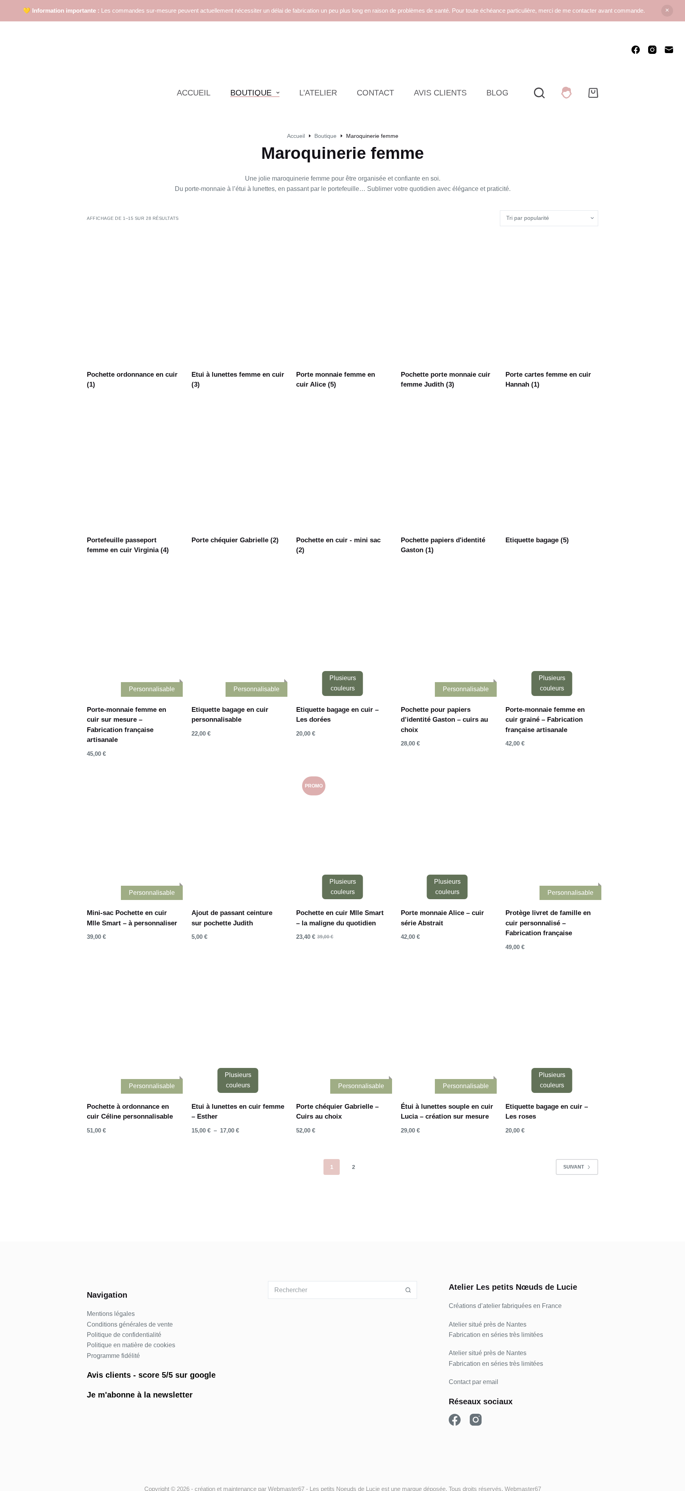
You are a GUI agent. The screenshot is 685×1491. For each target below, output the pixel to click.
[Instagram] (652, 50)
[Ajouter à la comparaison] (153, 681)
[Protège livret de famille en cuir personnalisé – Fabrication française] (551, 832)
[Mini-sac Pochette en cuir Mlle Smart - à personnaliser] (133, 832)
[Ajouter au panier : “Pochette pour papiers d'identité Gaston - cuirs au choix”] (427, 681)
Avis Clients (440, 92)
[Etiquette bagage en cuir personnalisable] (237, 629)
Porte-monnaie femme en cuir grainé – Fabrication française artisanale (545, 720)
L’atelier (318, 92)
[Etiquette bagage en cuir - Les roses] (551, 1026)
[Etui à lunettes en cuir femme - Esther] (237, 1026)
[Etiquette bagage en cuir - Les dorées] (342, 629)
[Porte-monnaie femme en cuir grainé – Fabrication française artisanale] (551, 629)
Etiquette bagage (537, 540)
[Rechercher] (539, 93)
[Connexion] (566, 93)
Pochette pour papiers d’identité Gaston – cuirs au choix (444, 720)
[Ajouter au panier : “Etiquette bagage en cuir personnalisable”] (217, 681)
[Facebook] (635, 50)
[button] (531, 884)
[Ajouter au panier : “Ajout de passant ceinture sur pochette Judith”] (217, 884)
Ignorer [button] (667, 11)
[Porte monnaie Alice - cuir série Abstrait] (447, 832)
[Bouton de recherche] (408, 1289)
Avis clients (109, 1375)
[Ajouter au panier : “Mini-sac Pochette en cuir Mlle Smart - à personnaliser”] (113, 884)
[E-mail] (669, 50)
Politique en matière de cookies (131, 1345)
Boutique (251, 92)
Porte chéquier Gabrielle (235, 540)
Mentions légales (111, 1313)
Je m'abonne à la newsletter (140, 1394)
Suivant (573, 1167)
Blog (497, 92)
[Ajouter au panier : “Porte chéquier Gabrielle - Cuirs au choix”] (322, 1078)
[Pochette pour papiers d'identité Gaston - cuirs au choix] (447, 629)
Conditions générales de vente (130, 1324)
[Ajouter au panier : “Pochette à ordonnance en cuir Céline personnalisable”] (113, 1078)
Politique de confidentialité (124, 1334)
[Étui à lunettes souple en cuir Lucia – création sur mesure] (447, 1026)
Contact (375, 92)
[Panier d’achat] (593, 93)
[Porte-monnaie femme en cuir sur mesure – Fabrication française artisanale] (133, 629)
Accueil (193, 92)
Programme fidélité (113, 1355)
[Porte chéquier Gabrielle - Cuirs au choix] (342, 1026)
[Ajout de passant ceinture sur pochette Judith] (237, 832)
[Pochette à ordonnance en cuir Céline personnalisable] (133, 1026)
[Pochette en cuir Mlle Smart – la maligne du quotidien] (342, 832)
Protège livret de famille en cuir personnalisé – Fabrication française (548, 923)
